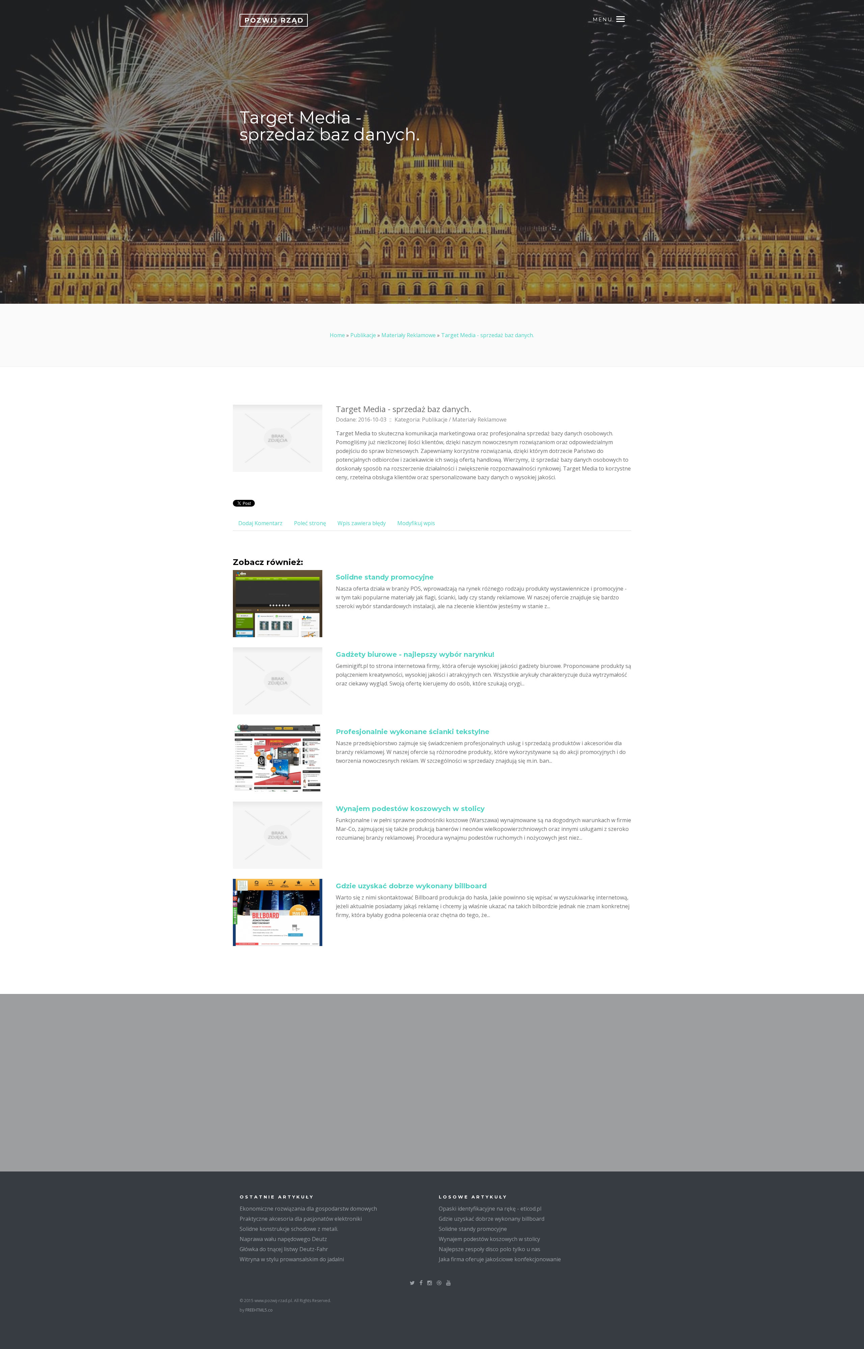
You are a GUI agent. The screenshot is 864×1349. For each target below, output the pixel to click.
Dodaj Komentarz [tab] (260, 523)
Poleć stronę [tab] (310, 523)
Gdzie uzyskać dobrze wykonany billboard (411, 886)
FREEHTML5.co (259, 1310)
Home (337, 335)
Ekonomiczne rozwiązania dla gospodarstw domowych (308, 1208)
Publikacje (363, 335)
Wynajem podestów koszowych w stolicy (410, 809)
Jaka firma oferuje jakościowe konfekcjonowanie (500, 1259)
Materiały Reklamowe (408, 335)
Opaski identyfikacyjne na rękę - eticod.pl (490, 1208)
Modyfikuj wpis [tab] (416, 523)
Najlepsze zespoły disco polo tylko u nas (489, 1249)
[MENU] (623, 18)
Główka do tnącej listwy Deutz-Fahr (284, 1249)
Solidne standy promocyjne (385, 577)
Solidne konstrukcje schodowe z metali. (289, 1229)
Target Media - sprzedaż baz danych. (487, 335)
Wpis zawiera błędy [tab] (362, 523)
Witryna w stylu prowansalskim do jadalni (292, 1259)
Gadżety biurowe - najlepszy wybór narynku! (415, 654)
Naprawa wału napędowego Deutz (283, 1239)
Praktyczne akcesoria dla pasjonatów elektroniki (301, 1218)
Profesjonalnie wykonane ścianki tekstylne (412, 732)
